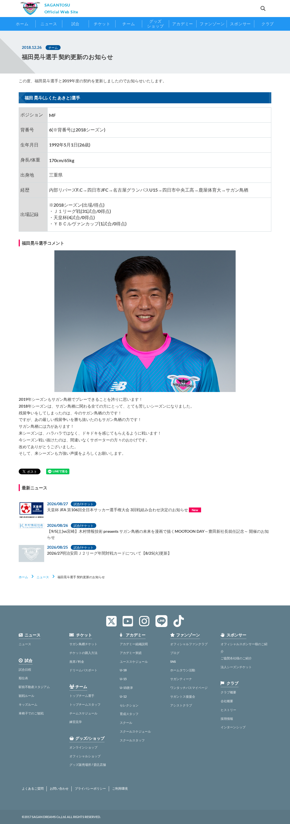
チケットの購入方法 (83, 653)
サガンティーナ (181, 679)
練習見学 (75, 722)
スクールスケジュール (135, 731)
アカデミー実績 (131, 653)
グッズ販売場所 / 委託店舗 (87, 764)
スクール (126, 722)
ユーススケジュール (134, 661)
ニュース (43, 577)
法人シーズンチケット (236, 667)
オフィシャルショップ (85, 756)
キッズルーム (28, 704)
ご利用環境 (120, 788)
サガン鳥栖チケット (83, 644)
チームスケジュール (83, 713)
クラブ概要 (228, 692)
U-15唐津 (126, 687)
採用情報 (227, 718)
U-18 (123, 670)
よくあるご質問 (33, 788)
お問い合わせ (59, 788)
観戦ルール (26, 695)
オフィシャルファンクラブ (189, 644)
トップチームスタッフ (85, 704)
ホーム (23, 577)
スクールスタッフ (132, 740)
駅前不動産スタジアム (34, 687)
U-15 (123, 679)
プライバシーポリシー (90, 788)
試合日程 (25, 669)
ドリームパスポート (83, 670)
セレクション (129, 705)
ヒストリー (228, 710)
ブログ (175, 653)
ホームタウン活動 (182, 670)
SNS (173, 661)
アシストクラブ (181, 705)
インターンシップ (233, 727)
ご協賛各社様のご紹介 (236, 658)
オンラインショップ (83, 747)
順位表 (23, 678)
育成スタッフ (129, 714)
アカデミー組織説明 (134, 644)
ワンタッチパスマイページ (189, 687)
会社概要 (227, 701)
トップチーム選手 (81, 695)
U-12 (123, 696)
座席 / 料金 (76, 661)
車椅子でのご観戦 (31, 713)
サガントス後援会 (182, 696)
